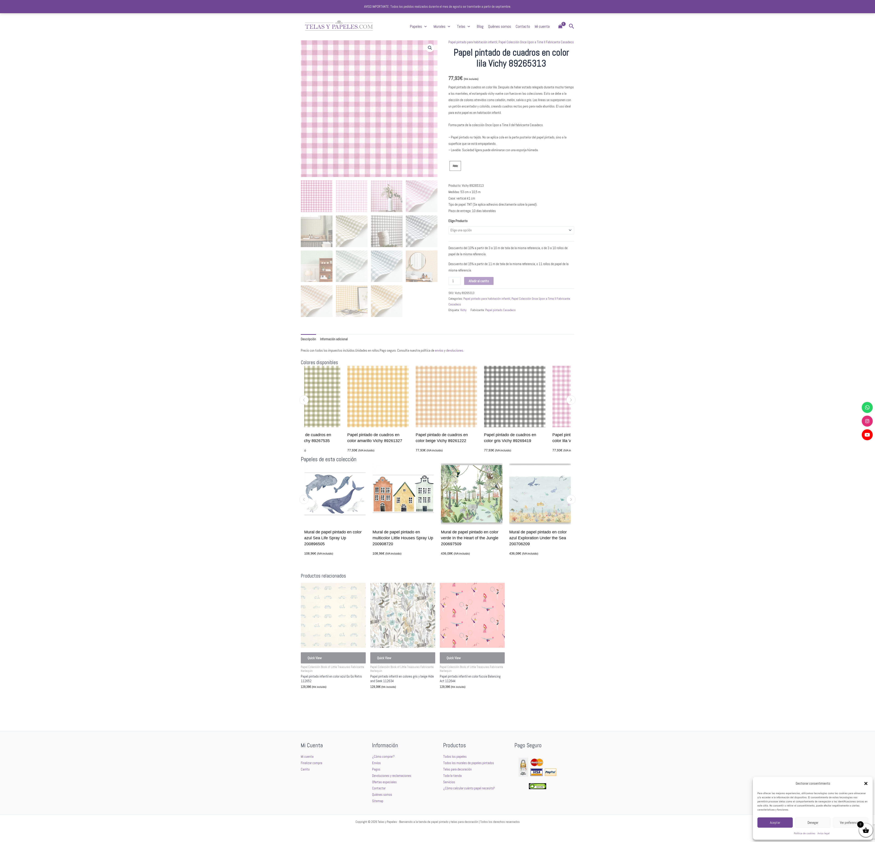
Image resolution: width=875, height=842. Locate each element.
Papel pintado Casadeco (500, 310)
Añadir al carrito (479, 281)
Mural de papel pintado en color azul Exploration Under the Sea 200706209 (470, 538)
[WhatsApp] (867, 407)
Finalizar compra (311, 763)
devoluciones (454, 350)
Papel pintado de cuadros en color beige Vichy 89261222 (399, 438)
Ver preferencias (850, 822)
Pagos (376, 769)
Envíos (376, 763)
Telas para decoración (457, 769)
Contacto (523, 26)
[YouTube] (867, 434)
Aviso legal (824, 833)
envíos (439, 350)
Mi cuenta (542, 26)
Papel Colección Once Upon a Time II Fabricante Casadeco (536, 42)
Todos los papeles (455, 756)
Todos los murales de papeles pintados (468, 763)
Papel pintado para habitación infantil (472, 42)
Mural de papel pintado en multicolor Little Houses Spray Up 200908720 (335, 538)
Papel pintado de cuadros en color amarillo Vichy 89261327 (331, 438)
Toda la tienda (452, 775)
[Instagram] (867, 421)
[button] (866, 783)
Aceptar (775, 822)
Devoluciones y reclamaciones (391, 775)
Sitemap (377, 801)
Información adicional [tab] (334, 339)
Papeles (416, 26)
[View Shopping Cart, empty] (560, 26)
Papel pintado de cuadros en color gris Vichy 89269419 (467, 438)
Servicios (449, 782)
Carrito (305, 769)
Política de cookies (804, 833)
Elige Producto (458, 221)
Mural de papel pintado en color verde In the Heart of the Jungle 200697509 (401, 538)
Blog (480, 26)
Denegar (813, 822)
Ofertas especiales (384, 782)
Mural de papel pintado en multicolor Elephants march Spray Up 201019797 (540, 538)
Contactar (379, 788)
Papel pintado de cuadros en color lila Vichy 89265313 (535, 438)
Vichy (463, 310)
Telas (461, 26)
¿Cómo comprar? (383, 756)
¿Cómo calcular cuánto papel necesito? (469, 788)
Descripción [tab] (308, 339)
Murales (439, 26)
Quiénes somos (499, 26)
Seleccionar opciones (321, 698)
